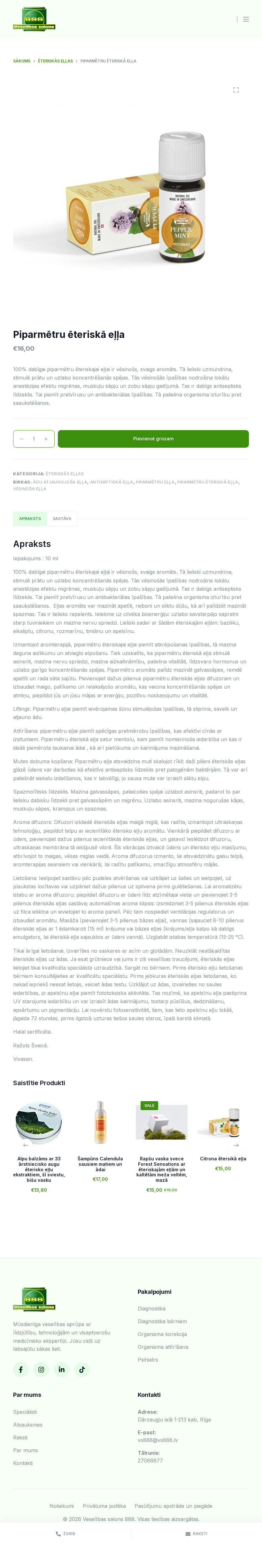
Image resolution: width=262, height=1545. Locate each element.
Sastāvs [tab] (62, 518)
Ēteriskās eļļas (65, 473)
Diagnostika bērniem (162, 1321)
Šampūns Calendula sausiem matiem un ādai (100, 1164)
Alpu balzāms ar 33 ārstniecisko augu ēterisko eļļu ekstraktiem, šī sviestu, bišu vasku (39, 1169)
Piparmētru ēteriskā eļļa (207, 481)
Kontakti (23, 1463)
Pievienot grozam (153, 439)
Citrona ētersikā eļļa (223, 1158)
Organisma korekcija (162, 1334)
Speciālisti (25, 1412)
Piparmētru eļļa (155, 481)
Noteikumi (62, 1506)
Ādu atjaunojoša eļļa (60, 481)
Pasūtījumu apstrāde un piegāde (173, 1506)
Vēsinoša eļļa (29, 488)
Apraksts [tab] (30, 518)
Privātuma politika (104, 1506)
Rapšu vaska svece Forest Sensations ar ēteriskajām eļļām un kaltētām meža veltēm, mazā (161, 1169)
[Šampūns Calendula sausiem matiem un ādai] (100, 1122)
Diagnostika (152, 1308)
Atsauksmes (27, 1424)
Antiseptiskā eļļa (111, 481)
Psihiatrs (148, 1360)
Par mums (25, 1450)
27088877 (150, 1457)
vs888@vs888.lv (158, 1436)
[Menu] (246, 19)
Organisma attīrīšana (163, 1347)
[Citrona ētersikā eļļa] (223, 1122)
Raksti (20, 1437)
